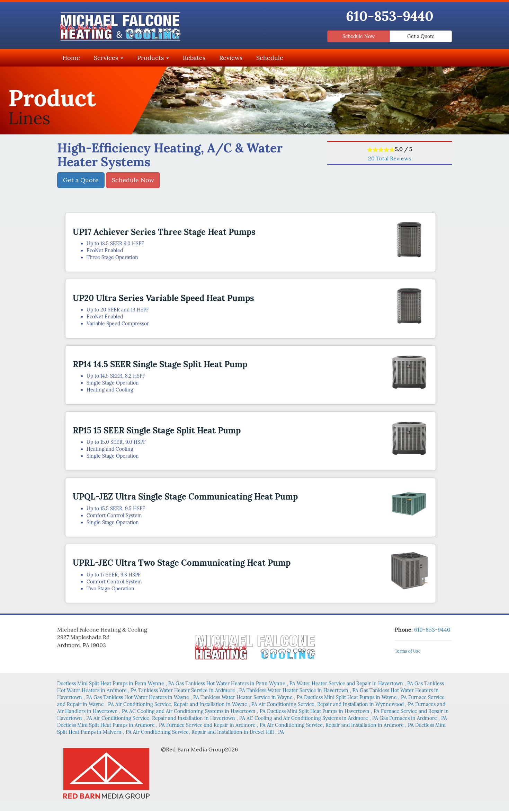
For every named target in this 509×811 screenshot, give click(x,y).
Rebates (194, 58)
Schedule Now (358, 36)
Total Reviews (389, 158)
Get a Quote (421, 36)
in (115, 683)
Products (151, 58)
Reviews (230, 58)
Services (107, 58)
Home (71, 58)
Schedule (269, 58)
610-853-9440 (390, 16)
